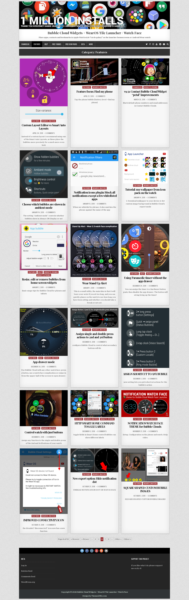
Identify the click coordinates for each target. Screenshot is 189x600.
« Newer (85, 539)
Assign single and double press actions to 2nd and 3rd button (94, 335)
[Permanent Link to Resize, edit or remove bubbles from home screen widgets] (44, 247)
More (91, 44)
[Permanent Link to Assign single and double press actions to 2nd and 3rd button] (94, 318)
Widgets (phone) (151, 87)
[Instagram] (153, 44)
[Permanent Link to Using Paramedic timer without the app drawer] (145, 248)
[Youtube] (156, 44)
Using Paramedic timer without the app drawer (145, 279)
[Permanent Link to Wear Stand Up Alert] (94, 250)
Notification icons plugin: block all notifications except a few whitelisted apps (94, 195)
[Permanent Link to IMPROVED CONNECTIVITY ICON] (44, 481)
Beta (83, 44)
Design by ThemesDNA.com (94, 596)
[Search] (168, 44)
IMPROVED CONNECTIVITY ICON (43, 520)
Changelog (25, 44)
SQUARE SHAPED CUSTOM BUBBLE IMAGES (145, 489)
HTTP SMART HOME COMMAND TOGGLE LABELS (94, 424)
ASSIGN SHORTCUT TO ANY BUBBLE (145, 374)
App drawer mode (44, 362)
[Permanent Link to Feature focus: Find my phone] (94, 71)
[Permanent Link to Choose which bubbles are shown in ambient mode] (44, 174)
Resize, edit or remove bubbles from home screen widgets (43, 280)
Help (46, 44)
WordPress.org (28, 582)
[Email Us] (164, 44)
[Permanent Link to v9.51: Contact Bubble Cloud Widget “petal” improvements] (145, 71)
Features (37, 44)
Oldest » (127, 539)
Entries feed (26, 571)
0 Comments (50, 133)
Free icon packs (71, 44)
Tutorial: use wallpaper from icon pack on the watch (145, 191)
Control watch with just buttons (44, 432)
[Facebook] (150, 44)
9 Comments (101, 288)
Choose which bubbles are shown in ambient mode (43, 205)
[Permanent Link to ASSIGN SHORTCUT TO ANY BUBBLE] (145, 338)
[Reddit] (160, 44)
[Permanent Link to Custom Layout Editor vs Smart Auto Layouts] (44, 88)
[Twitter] (147, 44)
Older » (118, 539)
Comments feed (28, 577)
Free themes (56, 44)
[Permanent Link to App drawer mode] (44, 332)
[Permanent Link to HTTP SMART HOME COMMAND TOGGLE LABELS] (94, 403)
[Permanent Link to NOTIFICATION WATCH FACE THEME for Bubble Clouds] (145, 403)
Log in (24, 565)
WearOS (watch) (48, 121)
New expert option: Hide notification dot (94, 480)
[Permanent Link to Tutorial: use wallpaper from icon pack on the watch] (145, 166)
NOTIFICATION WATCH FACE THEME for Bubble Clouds (145, 424)
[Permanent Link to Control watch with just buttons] (44, 408)
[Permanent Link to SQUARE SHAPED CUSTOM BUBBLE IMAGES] (145, 465)
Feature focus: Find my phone (95, 91)
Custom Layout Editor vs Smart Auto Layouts (44, 126)
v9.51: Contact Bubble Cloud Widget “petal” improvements (145, 93)
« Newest (75, 539)
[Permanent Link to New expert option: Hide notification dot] (94, 460)
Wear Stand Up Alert (94, 283)
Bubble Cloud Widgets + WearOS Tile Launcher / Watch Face (95, 33)
